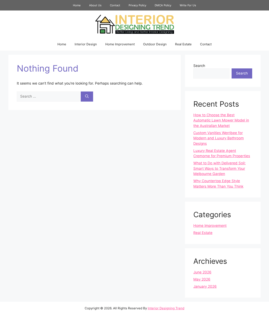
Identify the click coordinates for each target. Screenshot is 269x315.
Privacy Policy (137, 5)
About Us (95, 5)
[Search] (87, 96)
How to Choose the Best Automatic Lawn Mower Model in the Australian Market (221, 120)
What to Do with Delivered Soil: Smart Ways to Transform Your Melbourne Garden (219, 168)
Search (199, 66)
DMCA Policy (163, 5)
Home (77, 5)
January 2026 (205, 286)
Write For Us (188, 5)
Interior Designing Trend (166, 308)
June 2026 (202, 272)
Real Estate (183, 44)
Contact (115, 5)
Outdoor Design (155, 44)
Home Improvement (120, 44)
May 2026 (201, 279)
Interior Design (86, 44)
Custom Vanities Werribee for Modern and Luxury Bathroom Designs (218, 138)
